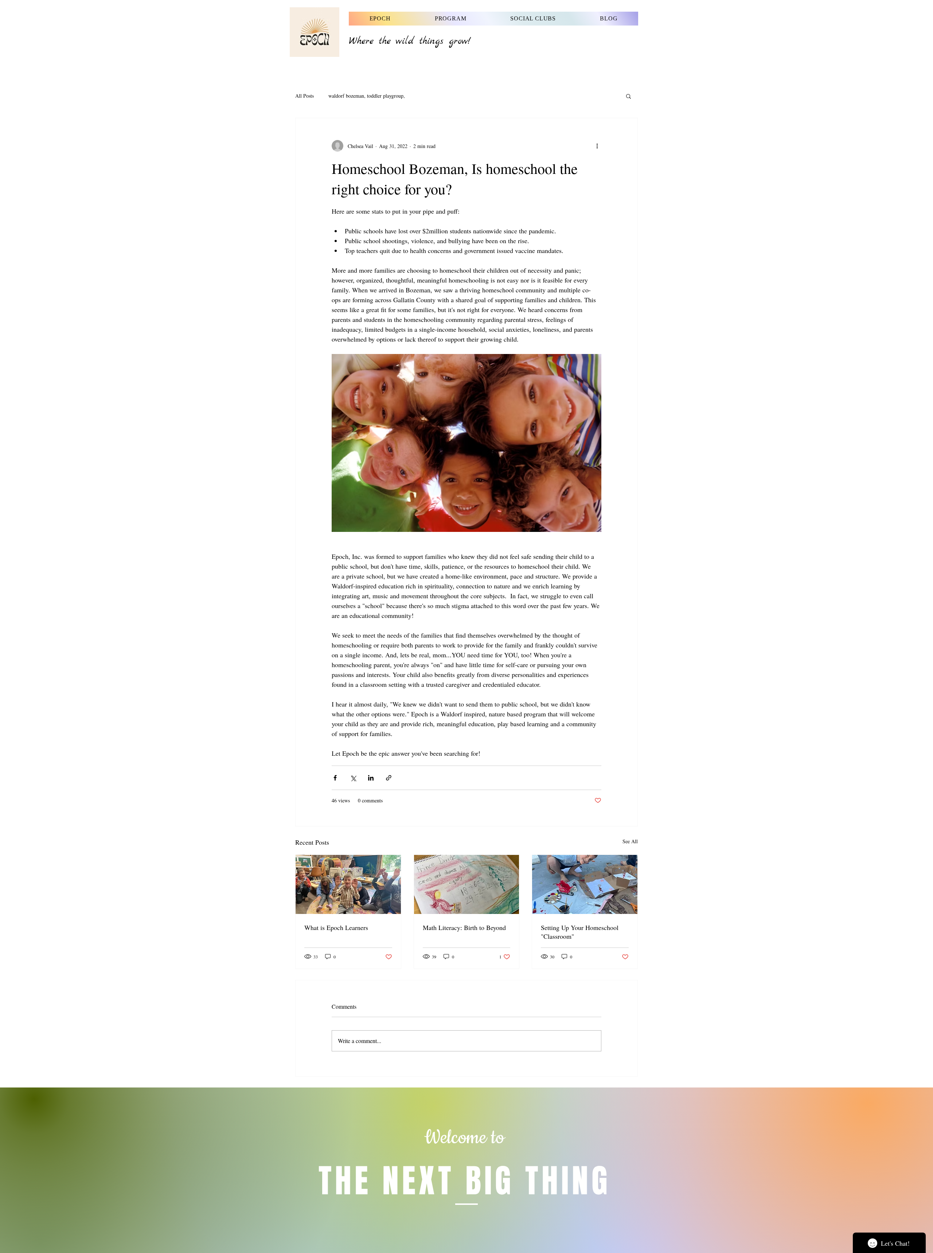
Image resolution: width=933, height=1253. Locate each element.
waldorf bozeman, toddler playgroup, (366, 95)
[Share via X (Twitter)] (353, 777)
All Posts (304, 95)
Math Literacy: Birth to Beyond (464, 927)
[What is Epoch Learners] (348, 884)
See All (630, 841)
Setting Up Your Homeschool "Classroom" (579, 932)
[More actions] (597, 145)
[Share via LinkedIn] (370, 777)
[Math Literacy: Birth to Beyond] (466, 884)
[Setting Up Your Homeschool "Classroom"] (584, 884)
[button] (628, 96)
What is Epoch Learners (336, 927)
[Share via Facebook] (335, 777)
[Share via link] (388, 777)
